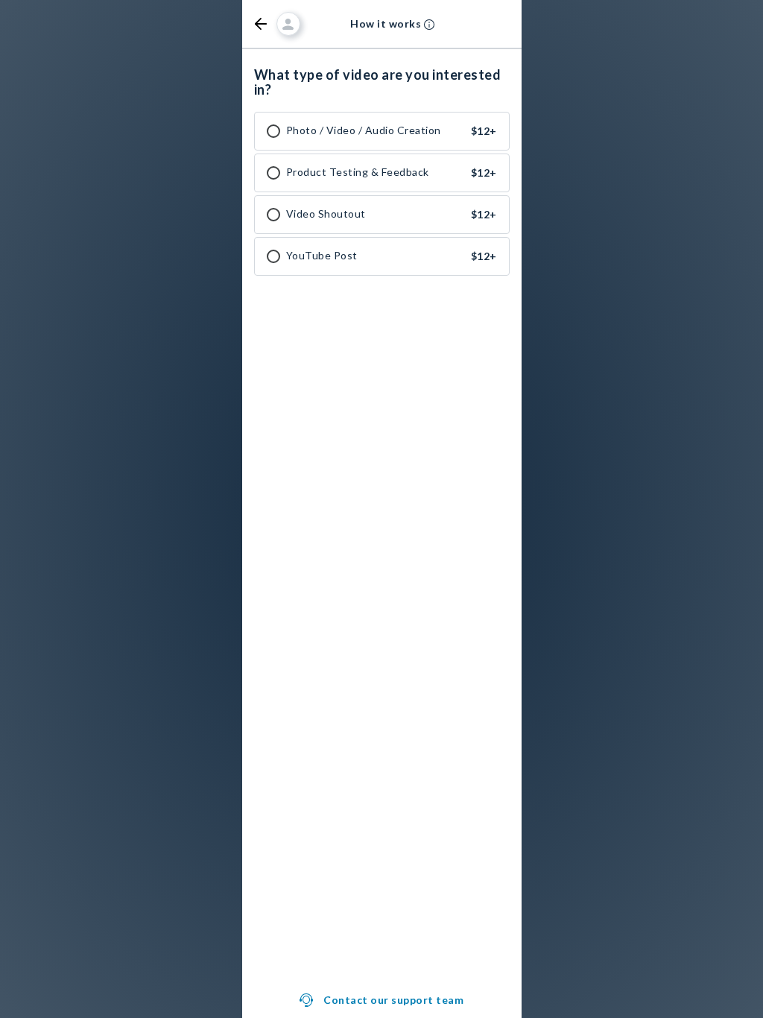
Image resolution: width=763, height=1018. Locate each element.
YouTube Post (322, 256)
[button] (260, 24)
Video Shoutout (326, 214)
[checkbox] (273, 131)
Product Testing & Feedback (357, 172)
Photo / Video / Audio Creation (363, 130)
